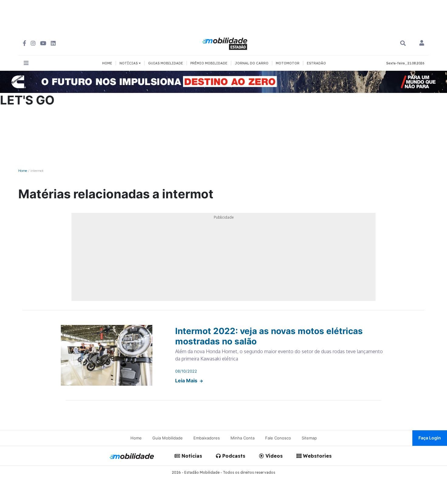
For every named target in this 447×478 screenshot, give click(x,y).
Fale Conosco (278, 437)
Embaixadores (206, 437)
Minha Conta (242, 437)
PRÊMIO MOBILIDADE (208, 63)
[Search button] (403, 43)
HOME (107, 63)
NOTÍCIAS (129, 63)
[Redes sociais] (24, 43)
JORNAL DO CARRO (252, 63)
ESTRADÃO (316, 63)
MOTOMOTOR (288, 63)
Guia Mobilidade (167, 437)
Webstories (316, 456)
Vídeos (273, 456)
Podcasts (233, 456)
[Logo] (225, 43)
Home (22, 170)
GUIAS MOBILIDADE (165, 63)
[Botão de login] (421, 43)
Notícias (191, 456)
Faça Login (429, 437)
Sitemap (309, 437)
